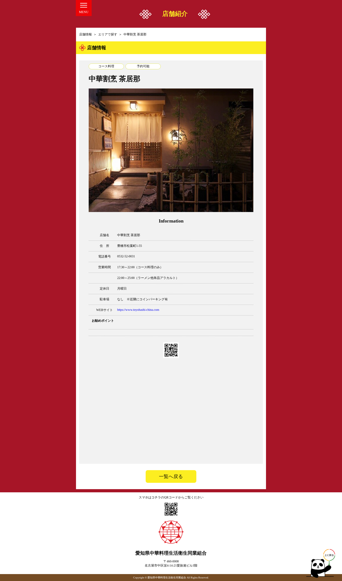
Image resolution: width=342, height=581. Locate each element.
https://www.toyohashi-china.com (138, 309)
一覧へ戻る (171, 476)
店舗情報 (85, 34)
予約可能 (143, 66)
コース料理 (106, 66)
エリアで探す (107, 34)
